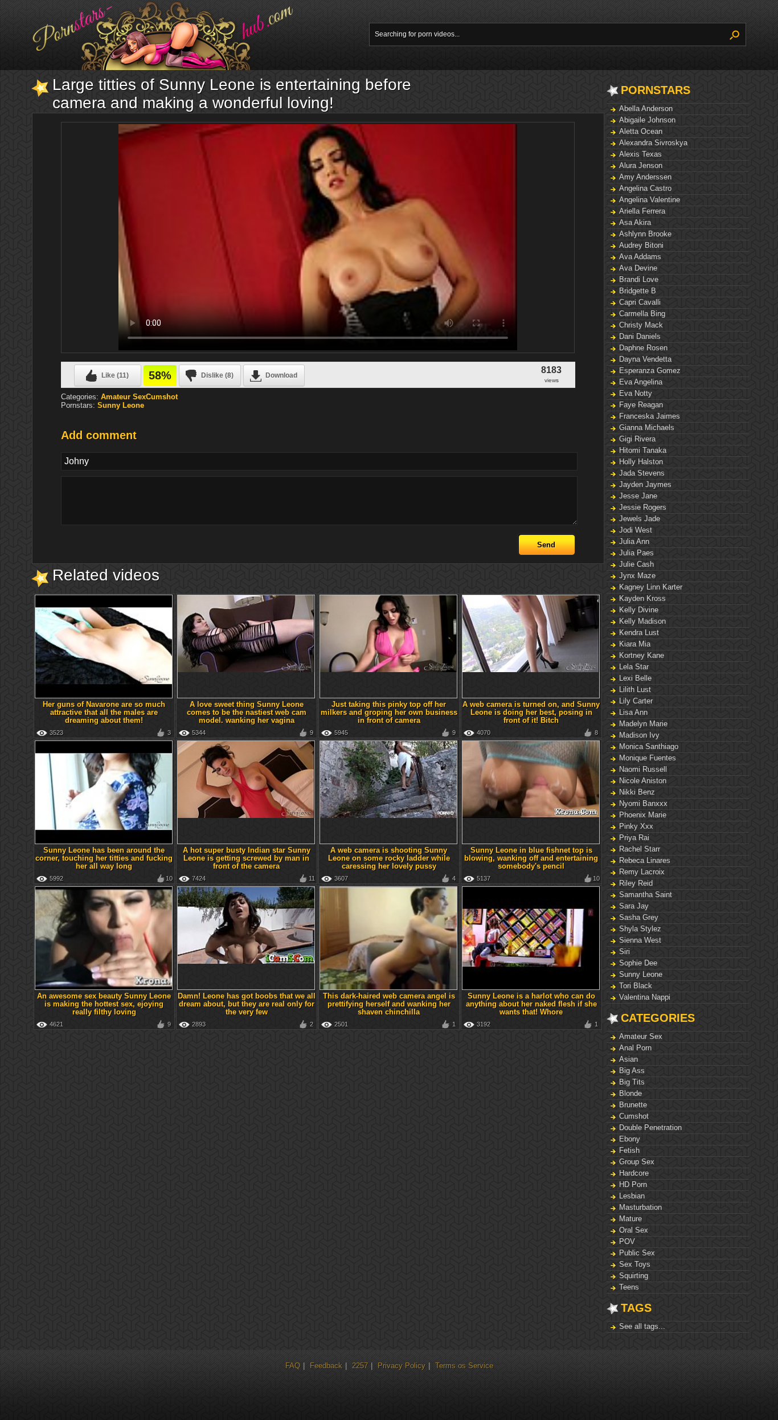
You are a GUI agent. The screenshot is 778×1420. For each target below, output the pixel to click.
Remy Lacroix (642, 871)
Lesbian (632, 1196)
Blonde (630, 1093)
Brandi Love (638, 279)
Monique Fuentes (647, 758)
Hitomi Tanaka (642, 450)
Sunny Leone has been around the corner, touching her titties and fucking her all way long (104, 858)
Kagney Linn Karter (650, 587)
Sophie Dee (638, 963)
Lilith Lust (635, 689)
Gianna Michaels (646, 427)
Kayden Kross (642, 598)
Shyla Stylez (640, 928)
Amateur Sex (640, 1036)
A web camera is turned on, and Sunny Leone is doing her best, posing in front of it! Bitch (531, 712)
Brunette (633, 1104)
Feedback (326, 1365)
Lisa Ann (633, 712)
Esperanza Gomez (650, 370)
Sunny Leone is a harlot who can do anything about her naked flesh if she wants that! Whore (531, 1004)
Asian (628, 1059)
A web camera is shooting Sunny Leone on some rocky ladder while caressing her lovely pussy (389, 858)
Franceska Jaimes (649, 416)
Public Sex (637, 1253)
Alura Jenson (640, 165)
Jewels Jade (639, 518)
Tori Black (635, 985)
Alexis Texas (640, 154)
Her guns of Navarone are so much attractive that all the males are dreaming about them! (104, 712)
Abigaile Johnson (647, 120)
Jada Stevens (642, 473)
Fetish (629, 1150)
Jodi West (635, 530)
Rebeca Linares (644, 860)
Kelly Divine (638, 609)
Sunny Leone (640, 974)
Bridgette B (637, 291)
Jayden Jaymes (645, 484)
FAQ (292, 1365)
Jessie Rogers (642, 507)
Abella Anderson (646, 108)
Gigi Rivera (637, 439)
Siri (624, 951)
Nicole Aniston (642, 780)
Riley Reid (636, 883)
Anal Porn (635, 1047)
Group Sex (636, 1161)
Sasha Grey (638, 917)
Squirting (633, 1275)
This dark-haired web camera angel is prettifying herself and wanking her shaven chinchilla (389, 1004)
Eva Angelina (640, 382)
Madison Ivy (639, 735)
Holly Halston (641, 461)
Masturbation (640, 1207)
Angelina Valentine (649, 199)
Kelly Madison (642, 621)
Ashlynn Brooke (645, 234)
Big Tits (632, 1082)
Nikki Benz (637, 792)
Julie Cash (636, 564)
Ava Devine (638, 268)
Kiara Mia (634, 644)
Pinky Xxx (636, 826)
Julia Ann (634, 541)
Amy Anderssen (645, 177)
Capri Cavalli (640, 302)
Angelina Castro (645, 188)
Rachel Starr (639, 849)
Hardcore (634, 1173)
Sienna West (640, 940)
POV (627, 1241)
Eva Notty (635, 393)
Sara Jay (634, 906)
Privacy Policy (401, 1365)
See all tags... (642, 1326)
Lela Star (634, 666)
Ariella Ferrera (642, 211)
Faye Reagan (641, 404)
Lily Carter (636, 701)
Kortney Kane (641, 655)
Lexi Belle (635, 678)
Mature (630, 1218)
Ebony (629, 1139)
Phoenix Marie (642, 815)
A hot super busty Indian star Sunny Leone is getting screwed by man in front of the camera (246, 858)
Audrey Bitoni (641, 245)
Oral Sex (633, 1230)
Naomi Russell (643, 769)
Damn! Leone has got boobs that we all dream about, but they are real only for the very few (247, 1004)
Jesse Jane (638, 496)
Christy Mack (641, 325)
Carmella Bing (642, 313)
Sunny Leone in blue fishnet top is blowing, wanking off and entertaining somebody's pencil (531, 858)
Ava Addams (640, 256)
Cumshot (634, 1116)
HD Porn (633, 1184)
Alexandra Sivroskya (653, 142)
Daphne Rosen (643, 347)
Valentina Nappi (644, 997)
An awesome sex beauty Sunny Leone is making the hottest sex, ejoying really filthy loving (104, 1004)
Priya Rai (634, 837)
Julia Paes (636, 553)
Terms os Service (464, 1365)
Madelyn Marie (643, 723)
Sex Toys (634, 1264)
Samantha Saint (645, 894)
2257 (360, 1365)
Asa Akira (635, 222)
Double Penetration (650, 1127)
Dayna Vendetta (645, 359)
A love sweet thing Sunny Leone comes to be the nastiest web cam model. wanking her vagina (246, 712)
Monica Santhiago (648, 746)
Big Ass (632, 1070)
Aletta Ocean (640, 131)
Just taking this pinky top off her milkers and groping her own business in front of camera (389, 712)
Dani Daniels (640, 336)
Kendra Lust (639, 632)
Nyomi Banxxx (643, 803)
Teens (629, 1287)
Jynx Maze (637, 575)
